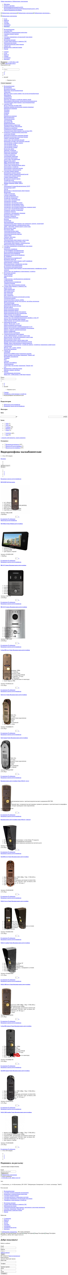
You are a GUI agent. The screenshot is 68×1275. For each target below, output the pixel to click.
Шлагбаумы (7, 192)
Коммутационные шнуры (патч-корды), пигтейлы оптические (21, 301)
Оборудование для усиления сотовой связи (16, 320)
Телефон (3, 1263)
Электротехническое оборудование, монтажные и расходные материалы (24, 1207)
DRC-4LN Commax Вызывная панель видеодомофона (14, 607)
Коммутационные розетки (11, 308)
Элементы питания (9, 283)
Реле (5, 359)
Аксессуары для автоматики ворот (14, 208)
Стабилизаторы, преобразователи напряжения (17, 279)
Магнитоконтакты (9, 117)
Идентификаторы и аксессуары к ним (14, 241)
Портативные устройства (11, 166)
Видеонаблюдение (9, 29)
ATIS (7, 423)
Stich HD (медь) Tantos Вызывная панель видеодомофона (15, 856)
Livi (5, 367)
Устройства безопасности (11, 196)
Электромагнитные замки (11, 231)
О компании (7, 1218)
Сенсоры (6, 361)
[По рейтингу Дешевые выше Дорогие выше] (5, 465)
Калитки (6, 219)
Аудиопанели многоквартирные (13, 265)
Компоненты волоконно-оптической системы (17, 297)
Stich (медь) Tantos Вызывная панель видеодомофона (14, 694)
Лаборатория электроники (9, 1231)
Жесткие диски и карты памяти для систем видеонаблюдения (21, 93)
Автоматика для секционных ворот (14, 205)
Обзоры (6, 22)
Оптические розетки (10, 298)
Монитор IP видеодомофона (14, 446)
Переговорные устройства (11, 262)
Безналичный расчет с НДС (31, 8)
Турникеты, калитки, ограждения (13, 210)
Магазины (7, 4)
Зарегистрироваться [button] (10, 10)
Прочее (6, 49)
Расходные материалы (10, 349)
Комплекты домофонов (10, 249)
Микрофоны (7, 95)
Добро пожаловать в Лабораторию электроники (14, 1)
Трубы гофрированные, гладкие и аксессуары (17, 335)
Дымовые (6, 111)
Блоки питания (8, 274)
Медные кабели (8, 307)
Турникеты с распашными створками (14, 213)
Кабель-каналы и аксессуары (12, 338)
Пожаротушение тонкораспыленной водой (16, 174)
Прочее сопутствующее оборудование (14, 319)
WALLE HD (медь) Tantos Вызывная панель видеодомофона (15, 984)
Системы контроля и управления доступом (16, 1197)
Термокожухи (8, 96)
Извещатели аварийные (10, 128)
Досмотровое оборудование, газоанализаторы (17, 243)
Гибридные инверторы (10, 153)
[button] (13, 7)
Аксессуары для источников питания (14, 285)
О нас (5, 19)
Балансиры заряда (9, 149)
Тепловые (7, 110)
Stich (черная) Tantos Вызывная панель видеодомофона (14, 737)
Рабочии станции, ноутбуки (12, 370)
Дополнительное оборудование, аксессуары (16, 240)
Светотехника (8, 346)
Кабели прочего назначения (12, 332)
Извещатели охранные (10, 116)
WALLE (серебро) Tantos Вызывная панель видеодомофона (15, 942)
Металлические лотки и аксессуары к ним (16, 340)
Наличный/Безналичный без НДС (13, 8)
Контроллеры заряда (10, 161)
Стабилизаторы (8, 280)
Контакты (7, 26)
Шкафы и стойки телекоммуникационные (16, 316)
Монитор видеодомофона (13, 447)
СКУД (5, 35)
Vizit (7, 435)
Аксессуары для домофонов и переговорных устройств (19, 271)
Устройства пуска (9, 180)
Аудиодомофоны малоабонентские (14, 250)
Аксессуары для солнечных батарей (14, 140)
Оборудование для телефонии (12, 314)
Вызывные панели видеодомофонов (14, 255)
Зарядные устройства (10, 150)
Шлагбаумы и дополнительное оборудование (17, 190)
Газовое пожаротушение (11, 177)
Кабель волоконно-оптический (12, 325)
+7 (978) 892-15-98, (6, 1178)
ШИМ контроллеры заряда (11, 163)
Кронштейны (8, 98)
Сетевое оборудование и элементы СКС (15, 41)
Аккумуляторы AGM (10, 144)
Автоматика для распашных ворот (13, 204)
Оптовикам (7, 24)
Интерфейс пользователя (11, 356)
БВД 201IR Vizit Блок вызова (8, 482)
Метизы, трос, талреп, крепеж (12, 347)
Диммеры (6, 358)
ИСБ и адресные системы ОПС (13, 105)
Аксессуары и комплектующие (12, 181)
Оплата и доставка (9, 5)
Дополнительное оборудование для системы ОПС (18, 131)
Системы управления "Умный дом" (14, 1209)
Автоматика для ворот (10, 201)
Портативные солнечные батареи (13, 168)
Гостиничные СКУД (9, 187)
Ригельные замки (9, 229)
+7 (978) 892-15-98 (13, 62)
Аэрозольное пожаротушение (12, 175)
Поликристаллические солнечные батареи (16, 137)
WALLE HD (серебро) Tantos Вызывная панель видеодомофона (16, 1112)
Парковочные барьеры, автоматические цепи (17, 225)
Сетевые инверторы (9, 155)
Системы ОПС (8, 31)
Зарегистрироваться (14, 1256)
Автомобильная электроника (12, 373)
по (1, 1270)
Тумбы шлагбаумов (9, 193)
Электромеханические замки (12, 232)
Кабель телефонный (9, 331)
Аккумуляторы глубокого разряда (13, 143)
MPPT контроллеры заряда (11, 162)
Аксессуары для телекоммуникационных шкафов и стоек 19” (21, 317)
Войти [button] (19, 10)
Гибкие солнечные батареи (11, 138)
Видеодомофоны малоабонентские (14, 252)
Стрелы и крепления (10, 195)
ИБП (5, 277)
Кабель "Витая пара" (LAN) (12, 323)
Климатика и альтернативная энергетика (15, 32)
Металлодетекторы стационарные (13, 244)
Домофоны (7, 38)
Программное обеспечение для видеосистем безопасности (20, 101)
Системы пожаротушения (11, 34)
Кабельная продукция (10, 43)
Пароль (3, 1249)
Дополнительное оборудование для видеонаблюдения (19, 102)
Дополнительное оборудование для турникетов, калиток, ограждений (24, 223)
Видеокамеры (8, 87)
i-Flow (7, 430)
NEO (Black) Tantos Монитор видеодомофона (12, 523)
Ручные (6, 114)
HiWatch (8, 428)
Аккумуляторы (8, 276)
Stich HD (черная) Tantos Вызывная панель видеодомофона (15, 1070)
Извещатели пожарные (10, 108)
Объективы (7, 92)
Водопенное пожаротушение (12, 178)
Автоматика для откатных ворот (13, 202)
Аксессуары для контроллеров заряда (14, 165)
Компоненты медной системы (12, 305)
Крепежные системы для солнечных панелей (17, 141)
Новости (6, 20)
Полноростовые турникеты (11, 214)
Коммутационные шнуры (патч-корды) (15, 311)
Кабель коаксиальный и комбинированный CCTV (18, 326)
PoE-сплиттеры (8, 294)
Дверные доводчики (10, 237)
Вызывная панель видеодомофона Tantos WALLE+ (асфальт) (16, 819)
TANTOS (8, 433)
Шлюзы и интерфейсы (10, 362)
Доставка (6, 23)
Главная (6, 51)
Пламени (6, 113)
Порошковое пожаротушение (12, 172)
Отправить (4, 1273)
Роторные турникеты (10, 216)
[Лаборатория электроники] (9, 16)
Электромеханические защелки (13, 234)
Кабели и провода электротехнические (15, 329)
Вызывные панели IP (10, 259)
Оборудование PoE (9, 289)
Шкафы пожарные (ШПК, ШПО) (13, 183)
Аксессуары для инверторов (12, 159)
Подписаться (4, 1173)
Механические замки (10, 228)
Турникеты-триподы (10, 211)
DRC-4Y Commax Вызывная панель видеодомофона (13, 565)
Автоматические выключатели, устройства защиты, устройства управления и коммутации (29, 344)
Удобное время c (5, 1267)
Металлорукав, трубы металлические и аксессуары (18, 337)
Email (2, 1170)
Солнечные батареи (9, 134)
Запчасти (6, 270)
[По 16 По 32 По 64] (3, 467)
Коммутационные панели (11, 310)
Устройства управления (10, 198)
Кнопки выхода (8, 238)
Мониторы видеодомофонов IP (13, 258)
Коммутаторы (8, 288)
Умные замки (8, 235)
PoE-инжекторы (8, 292)
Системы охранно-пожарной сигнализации (16, 1192)
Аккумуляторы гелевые (10, 147)
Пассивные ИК (8, 122)
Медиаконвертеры (9, 302)
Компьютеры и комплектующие (13, 47)
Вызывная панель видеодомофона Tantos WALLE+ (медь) (15, 781)
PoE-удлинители (8, 295)
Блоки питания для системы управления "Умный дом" (19, 355)
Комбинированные (9, 123)
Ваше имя (3, 1260)
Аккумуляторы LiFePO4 (11, 146)
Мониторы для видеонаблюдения (13, 90)
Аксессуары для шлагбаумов (12, 199)
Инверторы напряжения (11, 152)
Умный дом (7, 46)
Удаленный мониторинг (11, 158)
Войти (2, 1254)
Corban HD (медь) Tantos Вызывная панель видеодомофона (15, 650)
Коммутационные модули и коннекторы (15, 313)
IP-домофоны (8, 256)
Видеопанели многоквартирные (13, 267)
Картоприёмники (9, 222)
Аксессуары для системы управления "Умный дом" (18, 365)
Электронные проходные (11, 217)
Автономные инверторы (11, 156)
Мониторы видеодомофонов (12, 253)
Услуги (6, 1223)
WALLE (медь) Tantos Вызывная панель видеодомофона (14, 901)
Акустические (8, 120)
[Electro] (25, 13)
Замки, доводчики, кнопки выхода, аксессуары (17, 226)
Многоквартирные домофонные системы (15, 264)
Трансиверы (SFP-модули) (11, 304)
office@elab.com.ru (10, 63)
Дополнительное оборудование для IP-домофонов (18, 261)
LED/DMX (7, 352)
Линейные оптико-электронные (13, 126)
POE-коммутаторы (9, 291)
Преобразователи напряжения (12, 282)
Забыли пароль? (5, 1252)
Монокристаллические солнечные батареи (16, 135)
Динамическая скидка (10, 1227)
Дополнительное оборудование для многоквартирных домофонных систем (25, 268)
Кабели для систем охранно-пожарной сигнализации (19, 328)
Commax (8, 427)
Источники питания (9, 40)
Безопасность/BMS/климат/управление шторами (17, 353)
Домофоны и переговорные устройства (15, 1200)
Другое (6, 189)
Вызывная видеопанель (12, 444)
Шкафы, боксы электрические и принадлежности (18, 343)
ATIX (7, 425)
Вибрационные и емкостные (12, 125)
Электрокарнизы (9, 364)
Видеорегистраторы (9, 89)
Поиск (2, 377)
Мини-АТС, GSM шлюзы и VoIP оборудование (17, 374)
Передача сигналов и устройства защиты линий (17, 99)
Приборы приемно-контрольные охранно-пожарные (19, 107)
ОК (66, 416)
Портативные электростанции (12, 169)
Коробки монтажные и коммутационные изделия (18, 341)
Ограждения (7, 220)
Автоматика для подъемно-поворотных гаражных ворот (20, 207)
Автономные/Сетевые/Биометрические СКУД (17, 186)
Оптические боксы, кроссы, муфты (14, 300)
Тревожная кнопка (9, 119)
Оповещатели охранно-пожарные (13, 129)
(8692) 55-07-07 (16, 1178)
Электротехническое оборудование (14, 44)
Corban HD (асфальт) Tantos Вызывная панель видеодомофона (16, 1026)
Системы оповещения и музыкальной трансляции (18, 37)
